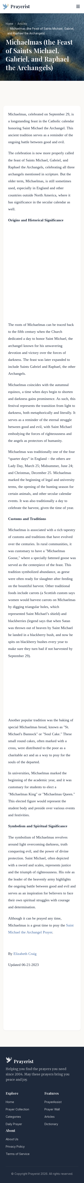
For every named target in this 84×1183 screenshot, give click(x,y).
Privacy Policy (15, 1146)
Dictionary (51, 1124)
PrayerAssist (53, 1102)
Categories (13, 1116)
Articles (22, 23)
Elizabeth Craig (24, 954)
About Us (12, 1139)
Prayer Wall (52, 1109)
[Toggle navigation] (78, 6)
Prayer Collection (17, 1109)
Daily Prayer (14, 1124)
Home (9, 23)
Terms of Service (18, 1154)
